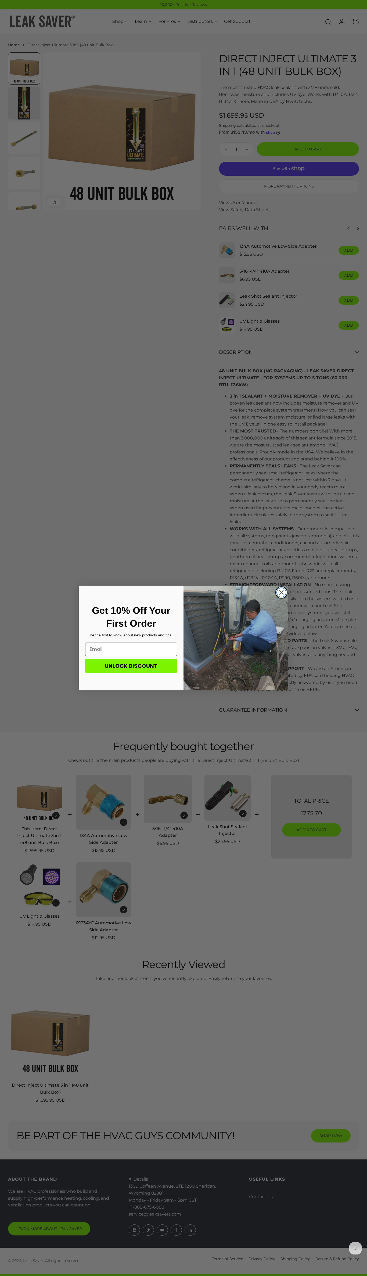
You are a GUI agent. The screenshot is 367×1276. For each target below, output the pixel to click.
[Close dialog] (281, 592)
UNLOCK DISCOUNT (131, 666)
